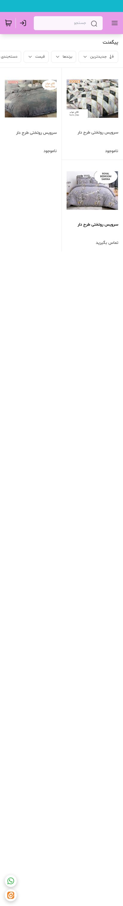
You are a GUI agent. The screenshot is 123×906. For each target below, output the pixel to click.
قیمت (40, 56)
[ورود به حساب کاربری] (24, 23)
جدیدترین (98, 56)
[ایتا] (11, 895)
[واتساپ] (11, 881)
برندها (67, 56)
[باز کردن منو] (113, 23)
